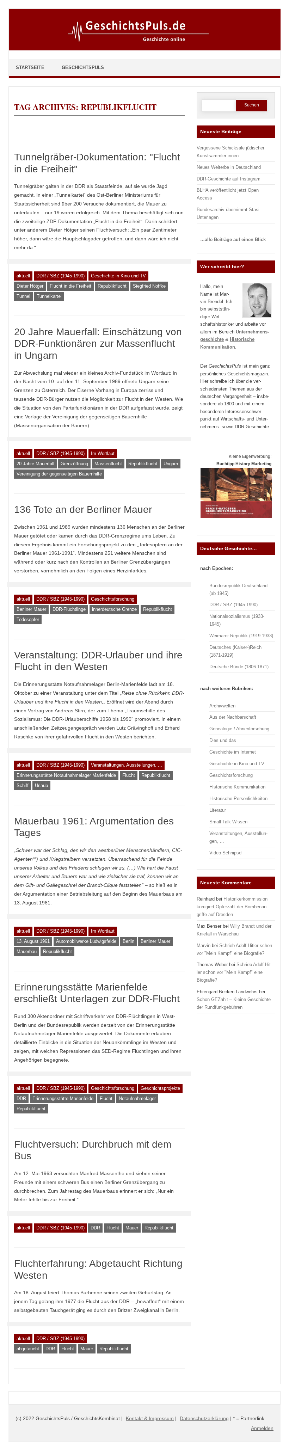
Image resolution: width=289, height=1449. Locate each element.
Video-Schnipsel (225, 852)
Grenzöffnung (74, 463)
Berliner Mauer (31, 609)
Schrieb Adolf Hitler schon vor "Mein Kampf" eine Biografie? (234, 972)
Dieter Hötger (30, 286)
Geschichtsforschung (112, 599)
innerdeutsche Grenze (114, 609)
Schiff (23, 785)
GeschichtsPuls (83, 67)
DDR (21, 1098)
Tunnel (23, 296)
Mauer (131, 1227)
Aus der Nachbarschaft (232, 717)
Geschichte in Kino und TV (118, 275)
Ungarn (171, 463)
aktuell (23, 275)
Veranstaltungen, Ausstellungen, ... (126, 765)
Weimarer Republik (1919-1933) (241, 635)
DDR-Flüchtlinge (69, 609)
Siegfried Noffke (149, 286)
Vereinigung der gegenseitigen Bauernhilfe (59, 474)
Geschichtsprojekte (160, 1088)
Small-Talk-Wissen (228, 821)
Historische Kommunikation (237, 787)
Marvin (203, 945)
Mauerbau (27, 951)
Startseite (30, 67)
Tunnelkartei (49, 296)
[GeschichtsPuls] (145, 49)
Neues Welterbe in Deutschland (229, 167)
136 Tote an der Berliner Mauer (83, 509)
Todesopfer (28, 619)
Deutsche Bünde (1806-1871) (239, 666)
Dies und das (222, 740)
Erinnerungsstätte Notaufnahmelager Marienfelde (66, 775)
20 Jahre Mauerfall (35, 463)
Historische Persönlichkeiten (238, 798)
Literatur (217, 810)
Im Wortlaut (103, 453)
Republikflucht (112, 286)
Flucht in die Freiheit (70, 286)
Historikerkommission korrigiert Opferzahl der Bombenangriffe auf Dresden (232, 906)
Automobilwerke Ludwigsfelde (86, 941)
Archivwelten (222, 705)
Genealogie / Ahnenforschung (239, 728)
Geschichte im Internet (232, 752)
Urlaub (41, 785)
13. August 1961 (33, 941)
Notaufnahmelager (137, 1098)
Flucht (128, 775)
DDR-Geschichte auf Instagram (228, 179)
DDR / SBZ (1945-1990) (60, 275)
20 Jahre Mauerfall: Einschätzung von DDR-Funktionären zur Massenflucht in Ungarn (98, 343)
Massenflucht (108, 463)
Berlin (128, 941)
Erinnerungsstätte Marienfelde (62, 1098)
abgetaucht (28, 1348)
